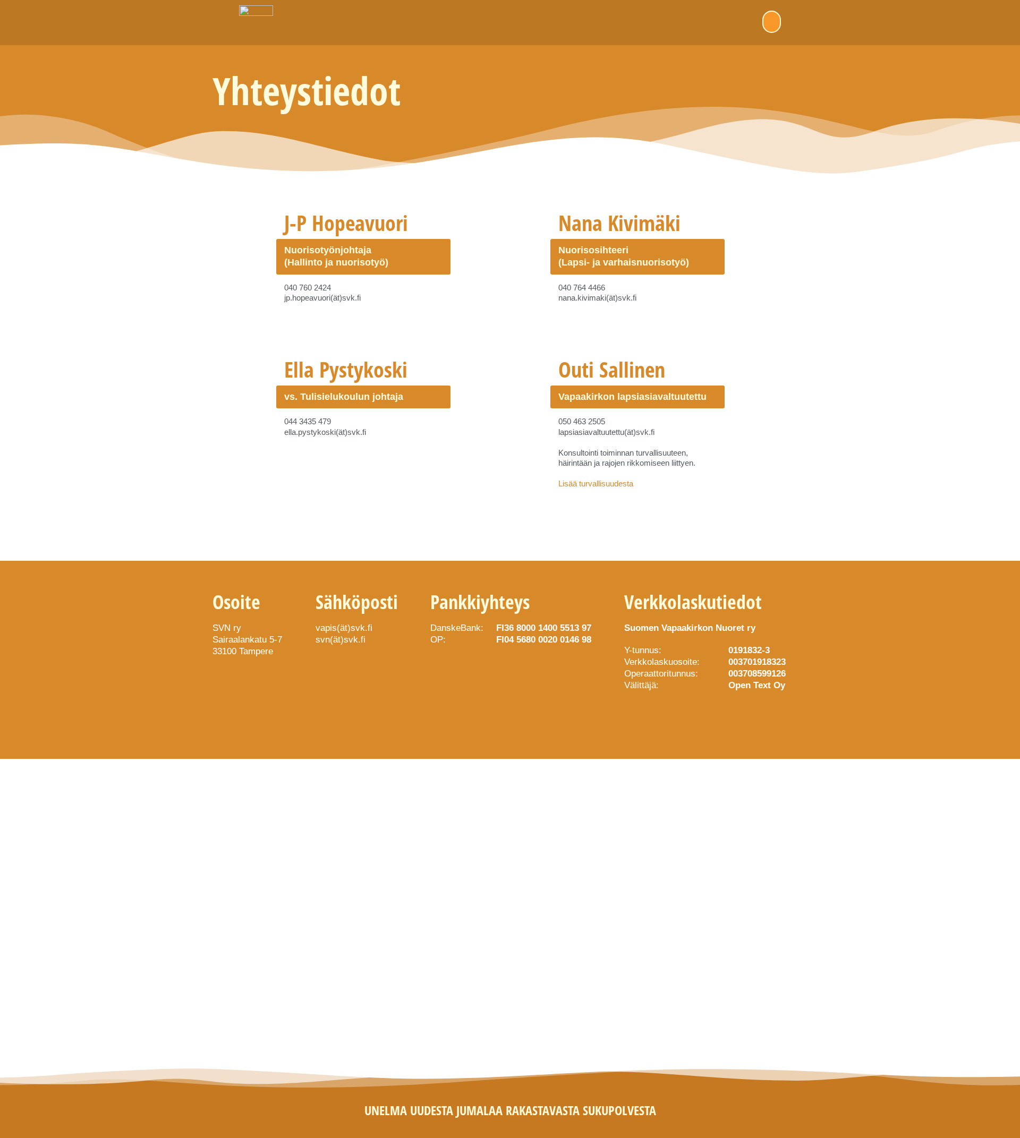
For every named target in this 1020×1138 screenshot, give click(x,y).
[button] (771, 22)
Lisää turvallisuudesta (595, 483)
